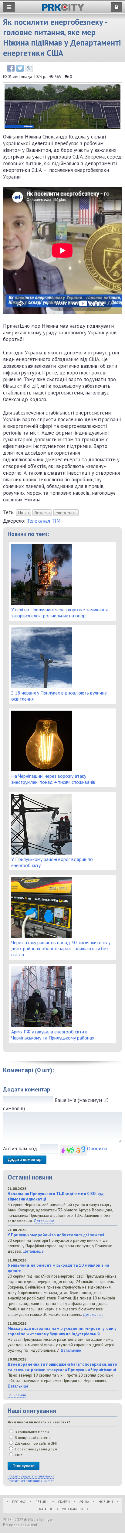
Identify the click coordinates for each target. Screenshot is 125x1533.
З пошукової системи (32, 1437)
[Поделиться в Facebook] (11, 68)
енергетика (66, 512)
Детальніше (44, 1221)
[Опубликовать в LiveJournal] (29, 68)
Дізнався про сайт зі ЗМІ (35, 1443)
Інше (18, 1455)
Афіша (84, 1502)
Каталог (45, 1509)
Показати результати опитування (31, 1476)
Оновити (97, 1148)
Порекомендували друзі (35, 1449)
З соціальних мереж (31, 1431)
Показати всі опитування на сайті (31, 1481)
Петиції (41, 1502)
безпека (42, 512)
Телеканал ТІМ (44, 520)
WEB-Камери (72, 1509)
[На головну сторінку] (63, 9)
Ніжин (23, 512)
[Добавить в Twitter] (20, 68)
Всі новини (17, 1395)
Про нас (19, 1502)
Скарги (64, 1502)
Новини (106, 1502)
